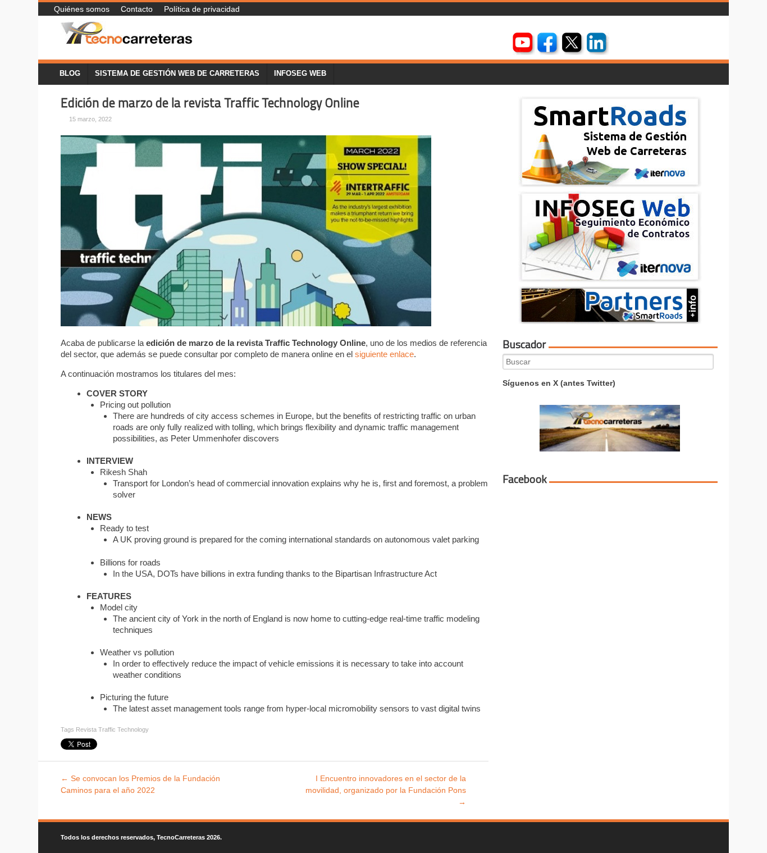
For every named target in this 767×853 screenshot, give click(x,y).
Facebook (525, 479)
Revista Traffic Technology (112, 729)
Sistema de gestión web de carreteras (177, 73)
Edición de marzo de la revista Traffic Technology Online (210, 102)
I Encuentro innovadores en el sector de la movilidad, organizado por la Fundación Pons (385, 790)
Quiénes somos (81, 8)
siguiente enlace (384, 354)
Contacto (137, 8)
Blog (70, 73)
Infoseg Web (300, 73)
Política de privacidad (202, 8)
